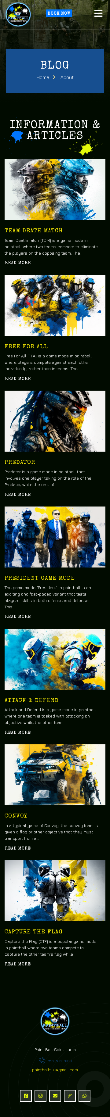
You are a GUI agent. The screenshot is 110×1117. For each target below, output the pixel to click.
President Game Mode (40, 579)
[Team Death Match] (55, 189)
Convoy (16, 816)
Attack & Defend (32, 701)
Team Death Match (34, 231)
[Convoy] (55, 774)
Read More (18, 263)
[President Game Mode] (55, 537)
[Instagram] (40, 1096)
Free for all (26, 347)
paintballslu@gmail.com (55, 1069)
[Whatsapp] (84, 1096)
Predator (20, 463)
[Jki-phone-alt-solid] (70, 1096)
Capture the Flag (34, 932)
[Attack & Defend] (55, 659)
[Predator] (55, 421)
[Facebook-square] (26, 1096)
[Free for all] (55, 305)
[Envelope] (55, 1096)
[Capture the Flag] (55, 890)
